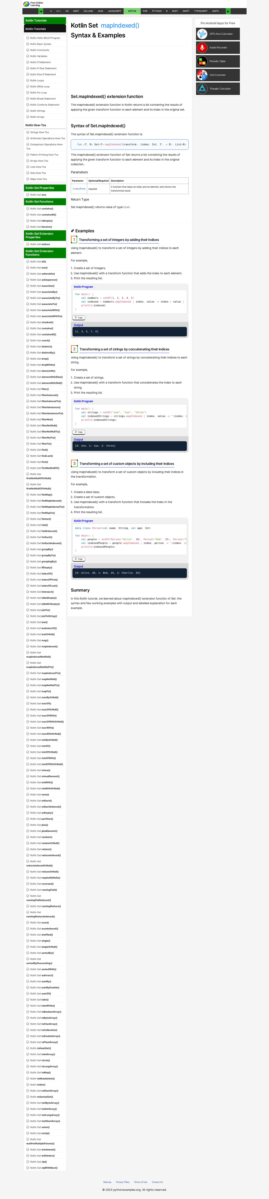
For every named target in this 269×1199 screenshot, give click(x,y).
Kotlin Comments (38, 50)
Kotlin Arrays (36, 116)
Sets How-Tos (36, 172)
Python (156, 11)
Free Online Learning (37, 4)
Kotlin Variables (37, 56)
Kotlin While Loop (38, 86)
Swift (186, 11)
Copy (80, 317)
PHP (145, 11)
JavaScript (114, 11)
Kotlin (132, 11)
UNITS (215, 11)
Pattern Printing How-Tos (43, 154)
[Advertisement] (217, 148)
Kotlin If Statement (39, 62)
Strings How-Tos (38, 132)
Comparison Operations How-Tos (44, 146)
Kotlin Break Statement (41, 98)
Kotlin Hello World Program (43, 37)
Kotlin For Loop (37, 92)
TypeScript (201, 11)
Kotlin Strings (36, 110)
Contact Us (157, 1182)
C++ (59, 11)
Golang (88, 11)
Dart (76, 11)
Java (100, 11)
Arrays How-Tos (37, 160)
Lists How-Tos (36, 166)
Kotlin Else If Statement (41, 74)
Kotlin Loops (35, 80)
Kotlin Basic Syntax (39, 44)
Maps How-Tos (37, 179)
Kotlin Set (36, 194)
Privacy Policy (123, 1182)
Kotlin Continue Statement (43, 104)
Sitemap (107, 1182)
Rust (175, 11)
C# (67, 11)
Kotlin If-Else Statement (42, 68)
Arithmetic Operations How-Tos (46, 138)
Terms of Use (140, 1182)
